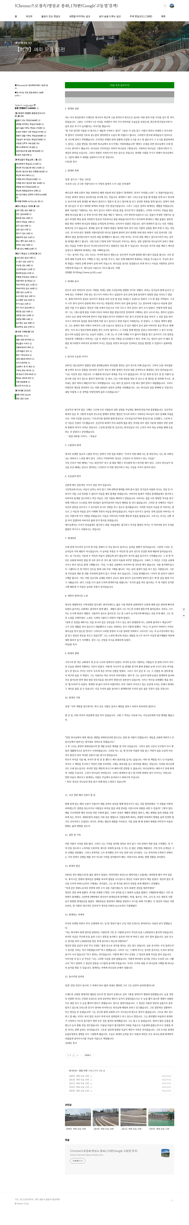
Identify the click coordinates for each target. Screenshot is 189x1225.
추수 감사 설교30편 (25, 307)
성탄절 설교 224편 (25, 315)
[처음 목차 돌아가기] (119, 85)
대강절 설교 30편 (24, 311)
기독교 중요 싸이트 (25, 370)
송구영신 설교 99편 (25, 323)
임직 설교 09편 (23, 225)
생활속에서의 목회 (25, 347)
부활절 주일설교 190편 (26, 276)
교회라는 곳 (22, 335)
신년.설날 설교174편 (26, 257)
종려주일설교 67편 (25, 273)
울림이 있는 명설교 (50, 16)
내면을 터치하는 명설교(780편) (30, 124)
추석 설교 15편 (23, 303)
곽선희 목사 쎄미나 (25, 175)
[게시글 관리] (77, 1055)
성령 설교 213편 (24, 292)
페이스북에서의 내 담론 (27, 147)
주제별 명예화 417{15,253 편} (29, 201)
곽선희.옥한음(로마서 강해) (28, 190)
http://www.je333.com (89, 272)
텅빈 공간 (22, 398)
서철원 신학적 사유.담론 (27, 143)
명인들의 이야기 (24, 343)
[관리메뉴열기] (184, 609)
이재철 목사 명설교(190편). (28, 179)
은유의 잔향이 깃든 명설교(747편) (31, 131)
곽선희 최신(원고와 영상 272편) (30, 167)
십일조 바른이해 (24, 154)
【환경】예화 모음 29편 (78, 1079)
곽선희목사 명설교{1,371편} (28, 163)
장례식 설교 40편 (24, 244)
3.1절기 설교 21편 (25, 261)
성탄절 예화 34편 (24, 319)
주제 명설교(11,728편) (141, 16)
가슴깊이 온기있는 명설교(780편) (31, 139)
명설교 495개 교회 (25, 378)
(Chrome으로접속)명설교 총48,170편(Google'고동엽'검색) (66, 5)
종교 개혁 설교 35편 (25, 241)
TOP (172, 1200)
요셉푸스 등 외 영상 (25, 366)
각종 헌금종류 (23, 381)
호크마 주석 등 (23, 385)
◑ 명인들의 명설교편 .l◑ (28, 159)
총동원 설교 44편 (24, 218)
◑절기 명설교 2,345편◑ (28, 253)
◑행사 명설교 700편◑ (27, 206)
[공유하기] (74, 1055)
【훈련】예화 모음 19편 (78, 1090)
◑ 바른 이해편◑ (24, 331)
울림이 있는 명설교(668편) (28, 120)
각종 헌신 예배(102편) (26, 248)
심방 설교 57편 (23, 229)
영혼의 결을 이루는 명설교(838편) (31, 135)
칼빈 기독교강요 (24, 355)
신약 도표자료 (23, 362)
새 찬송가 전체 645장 (26, 374)
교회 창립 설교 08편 (25, 210)
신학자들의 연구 (24, 351)
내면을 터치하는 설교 (79, 16)
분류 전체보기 (25, 108)
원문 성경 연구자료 (25, 339)
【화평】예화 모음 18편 (78, 1075)
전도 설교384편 (23, 214)
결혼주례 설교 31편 (25, 237)
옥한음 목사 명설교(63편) (27, 186)
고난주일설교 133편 (25, 269)
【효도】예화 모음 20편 (78, 1083)
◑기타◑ (73, 1070)
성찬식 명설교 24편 (25, 221)
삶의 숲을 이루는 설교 (110, 16)
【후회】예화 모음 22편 (78, 1086)
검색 (165, 6)
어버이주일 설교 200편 (26, 288)
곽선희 (29, 16)
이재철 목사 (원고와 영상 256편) (30, 183)
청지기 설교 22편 (24, 233)
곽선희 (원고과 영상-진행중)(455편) (32, 171)
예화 (163, 16)
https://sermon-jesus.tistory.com (86, 1154)
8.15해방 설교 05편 (25, 299)
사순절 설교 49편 (24, 265)
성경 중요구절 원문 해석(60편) (29, 151)
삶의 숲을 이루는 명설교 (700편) (30, 128)
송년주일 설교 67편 (25, 326)
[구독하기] (184, 615)
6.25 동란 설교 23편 (25, 296)
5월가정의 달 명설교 (25, 280)
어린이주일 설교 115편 (26, 284)
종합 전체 (83, 1070)
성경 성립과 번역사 (25, 358)
